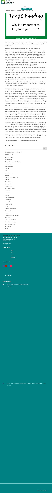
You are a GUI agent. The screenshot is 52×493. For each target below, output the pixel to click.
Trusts (31, 10)
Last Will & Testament (10, 197)
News (6, 206)
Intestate (7, 195)
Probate (12, 10)
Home (12, 250)
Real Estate (7, 217)
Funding (7, 179)
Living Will (7, 201)
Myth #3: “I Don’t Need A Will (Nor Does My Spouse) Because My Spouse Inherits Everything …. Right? (26, 383)
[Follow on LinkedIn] (9, 266)
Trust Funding (27, 10)
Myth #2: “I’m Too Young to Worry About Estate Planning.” (18, 284)
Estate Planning (8, 173)
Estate (6, 170)
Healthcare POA (8, 186)
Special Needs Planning (10, 222)
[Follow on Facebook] (4, 266)
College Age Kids (9, 166)
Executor (7, 175)
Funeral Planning (9, 181)
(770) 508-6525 (6, 241)
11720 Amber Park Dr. (8, 237)
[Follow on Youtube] (6, 266)
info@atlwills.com (7, 243)
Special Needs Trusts (10, 224)
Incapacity (7, 190)
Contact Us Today (9, 154)
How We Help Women (10, 188)
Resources (13, 257)
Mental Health (8, 204)
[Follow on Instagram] (11, 266)
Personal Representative (10, 208)
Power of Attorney (9, 210)
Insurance (7, 193)
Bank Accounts (8, 164)
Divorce (7, 168)
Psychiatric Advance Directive (12, 215)
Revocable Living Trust (19, 10)
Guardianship (8, 184)
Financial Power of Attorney (11, 177)
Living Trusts (7, 10)
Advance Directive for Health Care (13, 161)
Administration (8, 159)
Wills (12, 252)
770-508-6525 (27, 9)
